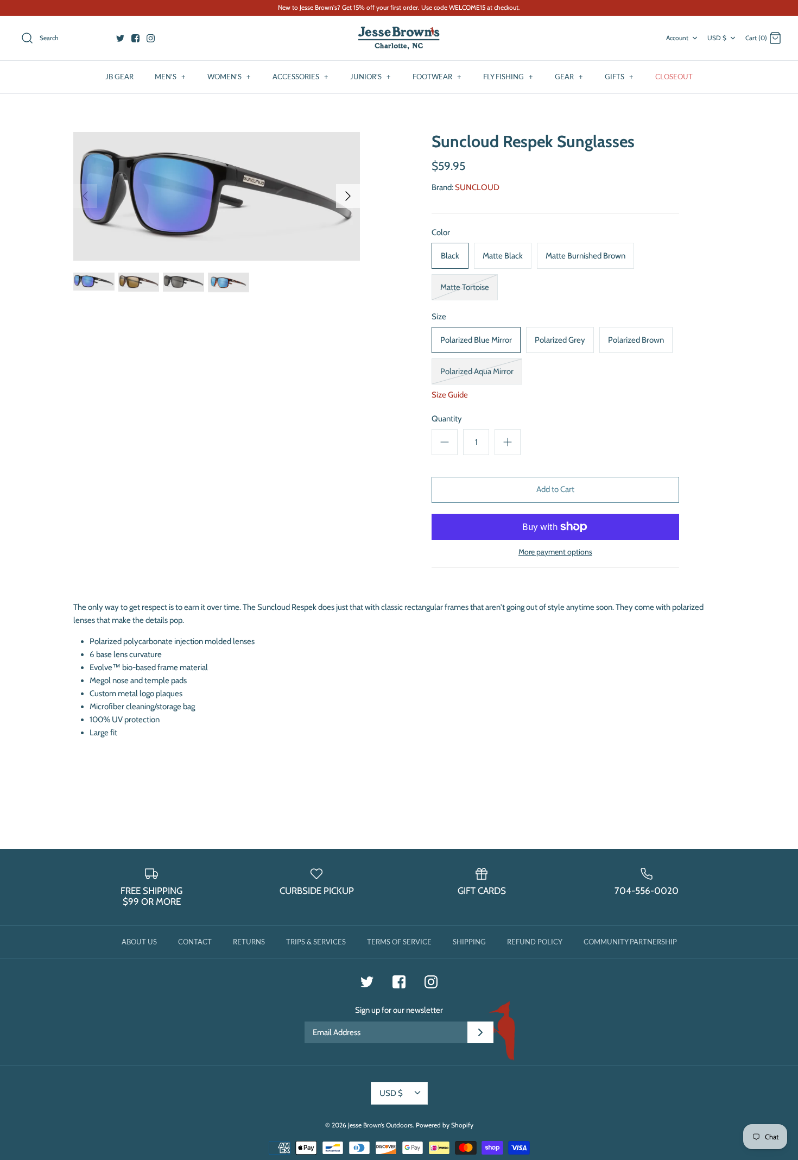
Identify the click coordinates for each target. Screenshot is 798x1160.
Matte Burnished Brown (585, 256)
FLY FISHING (508, 76)
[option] (216, 196)
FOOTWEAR (437, 76)
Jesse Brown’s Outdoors (380, 1125)
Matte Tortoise (464, 287)
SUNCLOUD (477, 187)
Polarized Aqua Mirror (477, 371)
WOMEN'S (229, 76)
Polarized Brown (636, 340)
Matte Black (503, 256)
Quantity (447, 419)
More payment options (555, 552)
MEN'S (170, 76)
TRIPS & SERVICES (316, 941)
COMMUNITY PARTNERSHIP (630, 941)
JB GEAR (119, 76)
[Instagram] (151, 38)
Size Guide (450, 395)
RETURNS (249, 941)
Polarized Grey (560, 340)
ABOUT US (139, 941)
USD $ (716, 38)
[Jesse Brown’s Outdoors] (399, 38)
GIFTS (619, 76)
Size (439, 316)
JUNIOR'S (370, 76)
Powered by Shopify (444, 1125)
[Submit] (480, 1032)
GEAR (569, 76)
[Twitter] (120, 38)
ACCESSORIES (300, 76)
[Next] (348, 196)
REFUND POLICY (534, 941)
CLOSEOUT (674, 76)
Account (677, 38)
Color (441, 232)
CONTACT (195, 941)
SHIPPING (469, 941)
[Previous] (85, 196)
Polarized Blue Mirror (476, 340)
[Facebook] (135, 38)
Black (450, 256)
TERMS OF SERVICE (399, 941)
